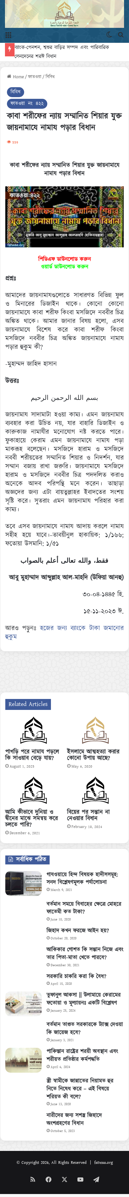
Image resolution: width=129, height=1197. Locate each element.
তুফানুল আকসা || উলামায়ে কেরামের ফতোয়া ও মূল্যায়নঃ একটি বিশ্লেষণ (84, 999)
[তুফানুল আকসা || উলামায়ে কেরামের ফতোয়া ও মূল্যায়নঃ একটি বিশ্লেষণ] (23, 1003)
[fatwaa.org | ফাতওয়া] (64, 14)
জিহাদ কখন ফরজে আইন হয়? (78, 931)
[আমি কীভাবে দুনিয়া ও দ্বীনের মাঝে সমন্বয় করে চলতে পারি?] (33, 791)
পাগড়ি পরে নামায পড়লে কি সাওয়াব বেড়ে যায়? (32, 755)
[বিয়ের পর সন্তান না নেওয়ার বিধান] (95, 791)
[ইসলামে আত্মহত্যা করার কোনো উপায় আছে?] (95, 731)
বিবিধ (50, 77)
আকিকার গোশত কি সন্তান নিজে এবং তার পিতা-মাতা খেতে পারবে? (85, 954)
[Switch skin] (109, 34)
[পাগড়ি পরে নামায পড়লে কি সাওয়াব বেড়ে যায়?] (33, 731)
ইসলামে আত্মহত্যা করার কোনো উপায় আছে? (93, 755)
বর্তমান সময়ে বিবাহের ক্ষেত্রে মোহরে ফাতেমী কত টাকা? (84, 908)
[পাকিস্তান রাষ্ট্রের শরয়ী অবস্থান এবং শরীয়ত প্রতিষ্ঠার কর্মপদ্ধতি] (23, 1060)
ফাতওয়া (34, 77)
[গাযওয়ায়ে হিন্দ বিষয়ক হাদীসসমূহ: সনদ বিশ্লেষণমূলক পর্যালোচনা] (23, 883)
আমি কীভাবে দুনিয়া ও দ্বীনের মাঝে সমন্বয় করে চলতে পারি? (31, 818)
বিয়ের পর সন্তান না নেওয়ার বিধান (88, 815)
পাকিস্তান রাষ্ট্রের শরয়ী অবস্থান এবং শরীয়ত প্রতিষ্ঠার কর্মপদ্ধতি (82, 1055)
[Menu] (8, 34)
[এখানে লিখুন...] (120, 34)
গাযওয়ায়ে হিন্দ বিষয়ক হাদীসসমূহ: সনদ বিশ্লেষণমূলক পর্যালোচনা (82, 879)
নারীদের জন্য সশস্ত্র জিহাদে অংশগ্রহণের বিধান (74, 1119)
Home (17, 77)
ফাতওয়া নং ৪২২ (27, 103)
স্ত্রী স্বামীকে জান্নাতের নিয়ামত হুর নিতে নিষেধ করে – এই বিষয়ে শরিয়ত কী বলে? (80, 1089)
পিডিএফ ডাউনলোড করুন (64, 259)
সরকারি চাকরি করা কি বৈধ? (76, 976)
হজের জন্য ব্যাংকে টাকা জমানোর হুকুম (64, 633)
